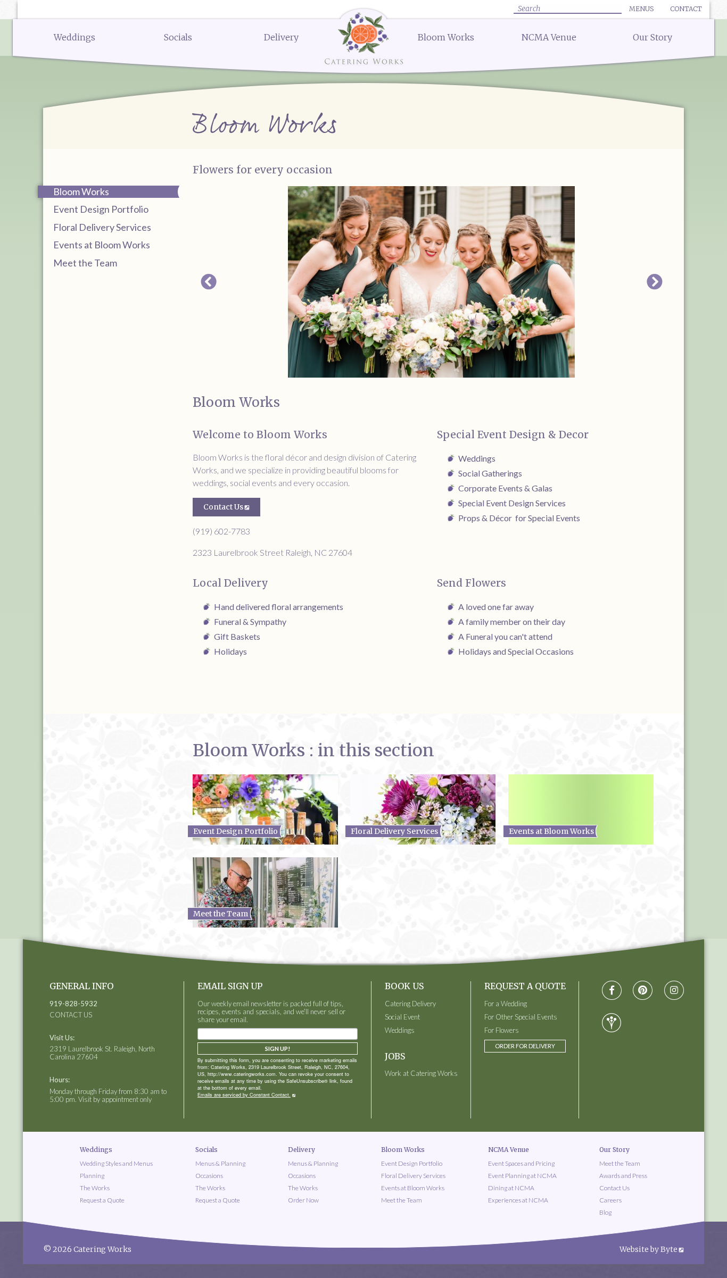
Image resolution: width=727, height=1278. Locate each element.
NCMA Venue (549, 37)
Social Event (402, 1017)
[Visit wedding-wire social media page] (611, 1022)
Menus (641, 9)
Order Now (303, 1200)
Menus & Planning (220, 1163)
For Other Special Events (520, 1017)
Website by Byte (648, 1249)
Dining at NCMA (511, 1187)
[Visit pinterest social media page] (642, 990)
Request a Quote (102, 1200)
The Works (95, 1187)
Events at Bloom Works (101, 244)
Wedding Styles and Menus (116, 1163)
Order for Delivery (525, 1045)
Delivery (281, 37)
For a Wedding (505, 1004)
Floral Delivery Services (102, 227)
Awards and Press (623, 1175)
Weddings (74, 37)
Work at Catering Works (421, 1073)
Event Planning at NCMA (522, 1175)
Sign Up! (277, 1048)
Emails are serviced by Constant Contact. (244, 1094)
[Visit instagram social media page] (674, 990)
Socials (178, 37)
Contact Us (223, 507)
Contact (686, 9)
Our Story (652, 37)
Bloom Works (446, 37)
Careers (610, 1200)
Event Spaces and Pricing (521, 1163)
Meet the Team (85, 263)
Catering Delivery (410, 1004)
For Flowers (501, 1030)
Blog (605, 1212)
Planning (92, 1175)
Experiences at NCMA (518, 1200)
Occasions (209, 1175)
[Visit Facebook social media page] (611, 990)
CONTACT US (70, 1015)
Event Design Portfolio (100, 209)
